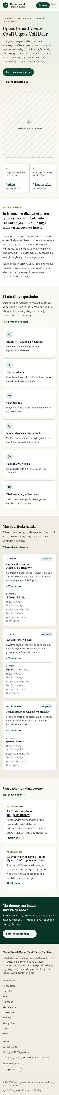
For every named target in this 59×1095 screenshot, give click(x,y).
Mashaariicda (9, 1007)
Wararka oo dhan (12, 794)
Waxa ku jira (14, 586)
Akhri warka (14, 837)
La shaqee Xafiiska (17, 81)
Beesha (6, 996)
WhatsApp (12, 1046)
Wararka (7, 1017)
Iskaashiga (8, 1012)
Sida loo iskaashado (17, 933)
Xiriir (5, 1033)
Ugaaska (7, 991)
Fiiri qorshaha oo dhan (16, 321)
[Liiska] (53, 5)
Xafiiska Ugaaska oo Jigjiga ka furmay (20, 813)
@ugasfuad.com (12, 1069)
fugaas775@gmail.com (19, 1052)
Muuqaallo (8, 1023)
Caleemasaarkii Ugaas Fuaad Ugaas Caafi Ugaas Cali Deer (26, 858)
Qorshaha (8, 1001)
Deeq (45, 5)
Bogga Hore (9, 985)
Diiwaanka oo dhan (14, 547)
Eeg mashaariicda (16, 72)
